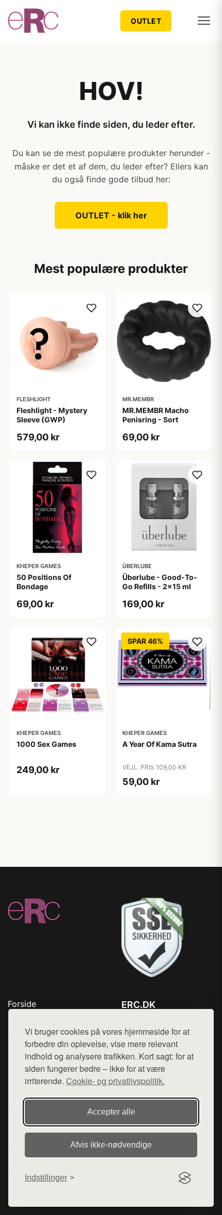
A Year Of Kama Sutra (159, 744)
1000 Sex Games (46, 744)
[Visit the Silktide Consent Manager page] (184, 1178)
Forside (22, 1004)
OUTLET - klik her (111, 215)
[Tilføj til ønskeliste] (91, 308)
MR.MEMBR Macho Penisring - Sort (155, 415)
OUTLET (146, 20)
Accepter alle (111, 1111)
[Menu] (204, 20)
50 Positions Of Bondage (44, 582)
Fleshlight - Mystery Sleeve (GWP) (52, 415)
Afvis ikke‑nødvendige (111, 1144)
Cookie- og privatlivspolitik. (115, 1081)
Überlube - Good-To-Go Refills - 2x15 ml (159, 582)
